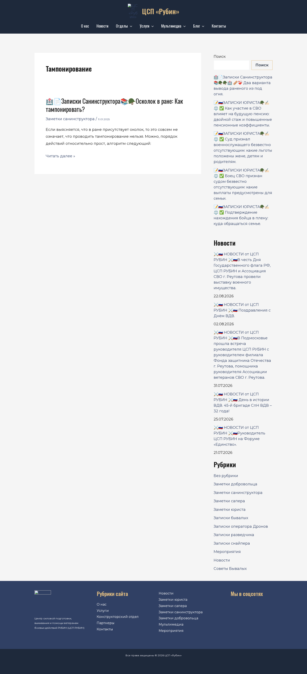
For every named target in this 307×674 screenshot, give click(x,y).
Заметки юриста (230, 509)
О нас (85, 26)
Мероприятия (227, 551)
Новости (102, 26)
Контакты (219, 26)
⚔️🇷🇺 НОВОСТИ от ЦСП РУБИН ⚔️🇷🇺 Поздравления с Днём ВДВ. (242, 310)
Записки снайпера (232, 543)
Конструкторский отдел (118, 617)
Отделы (122, 26)
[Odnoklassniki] (240, 608)
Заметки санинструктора (70, 119)
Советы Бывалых (230, 568)
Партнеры (105, 623)
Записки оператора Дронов (241, 526)
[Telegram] (253, 608)
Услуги (144, 26)
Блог (196, 26)
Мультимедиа (171, 26)
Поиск (220, 56)
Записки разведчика (234, 535)
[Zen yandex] (265, 608)
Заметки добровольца (235, 484)
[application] (130, 26)
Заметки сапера (229, 501)
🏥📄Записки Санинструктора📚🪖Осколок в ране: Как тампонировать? (114, 105)
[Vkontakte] (227, 608)
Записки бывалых (231, 518)
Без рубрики (226, 475)
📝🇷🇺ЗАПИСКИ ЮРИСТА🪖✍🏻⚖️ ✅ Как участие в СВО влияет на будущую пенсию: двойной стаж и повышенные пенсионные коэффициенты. (243, 113)
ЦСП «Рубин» (160, 11)
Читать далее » (60, 156)
